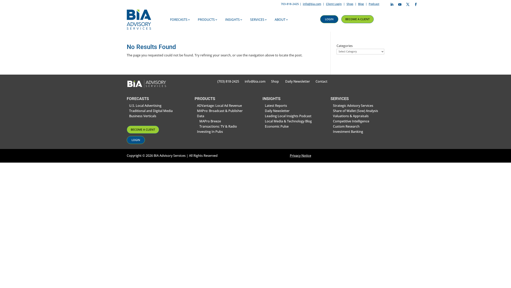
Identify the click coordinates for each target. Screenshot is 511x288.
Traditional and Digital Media (151, 111)
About (280, 19)
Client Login (334, 4)
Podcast (374, 4)
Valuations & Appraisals (351, 116)
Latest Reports (276, 105)
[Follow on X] (408, 4)
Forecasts (178, 19)
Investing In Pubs (210, 131)
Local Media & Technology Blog (288, 121)
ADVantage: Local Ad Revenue (219, 105)
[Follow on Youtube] (400, 4)
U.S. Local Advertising (145, 105)
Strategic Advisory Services (353, 105)
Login (329, 19)
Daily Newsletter (297, 81)
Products (206, 19)
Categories (345, 46)
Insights (232, 19)
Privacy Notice (300, 155)
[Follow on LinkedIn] (392, 4)
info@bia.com (312, 4)
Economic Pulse (277, 126)
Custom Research (346, 126)
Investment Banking (348, 131)
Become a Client (357, 19)
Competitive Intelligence (351, 121)
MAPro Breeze (210, 121)
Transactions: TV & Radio (218, 126)
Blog (361, 4)
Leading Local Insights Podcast (288, 116)
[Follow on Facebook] (416, 4)
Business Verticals (142, 116)
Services (257, 19)
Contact (321, 81)
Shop (350, 4)
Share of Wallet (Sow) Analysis (355, 111)
